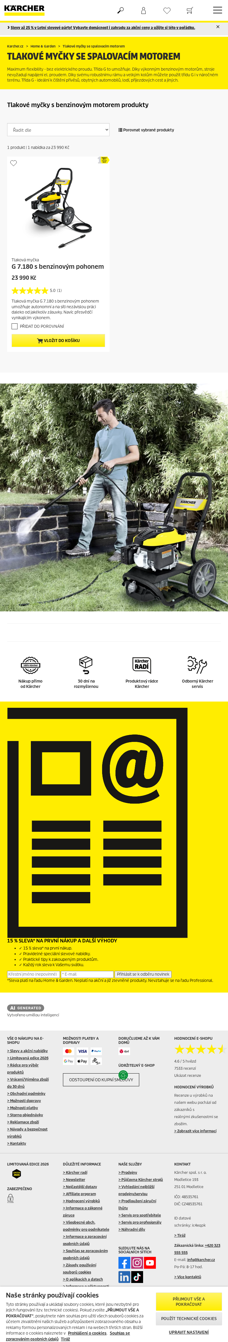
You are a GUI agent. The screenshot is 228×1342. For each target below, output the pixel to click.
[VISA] (82, 1051)
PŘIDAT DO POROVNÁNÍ (42, 326)
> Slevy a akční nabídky (27, 1051)
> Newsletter (74, 1179)
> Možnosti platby (22, 1108)
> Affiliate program (79, 1194)
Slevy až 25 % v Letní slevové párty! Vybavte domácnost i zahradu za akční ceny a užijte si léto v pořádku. (103, 27)
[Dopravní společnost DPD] (124, 1051)
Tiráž (65, 1339)
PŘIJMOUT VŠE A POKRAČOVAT (189, 1302)
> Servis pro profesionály (140, 1222)
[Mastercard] (69, 1051)
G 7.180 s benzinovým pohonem (58, 267)
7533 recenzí (185, 1068)
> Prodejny (127, 1172)
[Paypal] (96, 1051)
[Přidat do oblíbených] (13, 163)
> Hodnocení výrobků (81, 1201)
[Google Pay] (69, 1061)
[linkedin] (124, 1277)
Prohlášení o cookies (87, 1333)
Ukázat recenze (187, 1075)
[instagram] (137, 1263)
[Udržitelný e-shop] (130, 1075)
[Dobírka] (96, 1061)
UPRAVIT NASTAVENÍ (189, 1332)
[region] (114, 1314)
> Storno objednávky (25, 1115)
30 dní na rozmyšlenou (86, 684)
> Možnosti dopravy (24, 1100)
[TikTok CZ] (137, 1277)
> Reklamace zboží (23, 1122)
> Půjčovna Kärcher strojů (140, 1179)
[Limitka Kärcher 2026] (19, 1174)
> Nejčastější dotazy (80, 1186)
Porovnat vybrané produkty (148, 130)
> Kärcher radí (75, 1172)
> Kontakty (16, 1143)
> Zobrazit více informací (195, 1131)
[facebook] (124, 1263)
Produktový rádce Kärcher (142, 684)
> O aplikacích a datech (83, 1279)
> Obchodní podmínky (26, 1093)
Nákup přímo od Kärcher (30, 684)
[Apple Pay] (82, 1061)
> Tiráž (180, 1235)
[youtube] (150, 1263)
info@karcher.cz (201, 1259)
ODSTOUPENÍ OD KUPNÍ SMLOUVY (101, 1079)
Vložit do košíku (61, 340)
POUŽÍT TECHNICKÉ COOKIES (189, 1318)
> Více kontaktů (187, 1277)
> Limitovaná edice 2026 (27, 1058)
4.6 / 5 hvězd (185, 1061)
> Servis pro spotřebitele (139, 1215)
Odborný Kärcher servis (197, 684)
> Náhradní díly (131, 1229)
